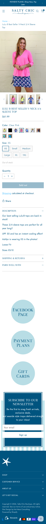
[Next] (42, 3)
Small (14, 148)
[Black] (10, 130)
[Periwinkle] (27, 130)
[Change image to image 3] (22, 99)
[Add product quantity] (12, 176)
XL (16, 155)
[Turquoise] (10, 136)
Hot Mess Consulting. (22, 509)
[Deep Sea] (15, 130)
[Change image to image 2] (13, 99)
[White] (32, 130)
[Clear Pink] (21, 130)
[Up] (4, 99)
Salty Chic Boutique (24, 504)
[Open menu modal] (3, 11)
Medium (26, 148)
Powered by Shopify (9, 512)
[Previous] (3, 3)
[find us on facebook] (23, 311)
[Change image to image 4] (31, 99)
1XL (24, 155)
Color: (10, 125)
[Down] (42, 99)
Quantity (6, 170)
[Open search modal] (37, 11)
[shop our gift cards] (23, 373)
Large (7, 155)
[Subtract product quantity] (4, 176)
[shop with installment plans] (23, 342)
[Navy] (38, 130)
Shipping (6, 193)
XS (5, 148)
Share (8, 201)
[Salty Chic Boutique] (23, 11)
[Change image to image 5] (39, 99)
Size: (6, 143)
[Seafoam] (4, 136)
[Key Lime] (4, 130)
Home (4, 21)
